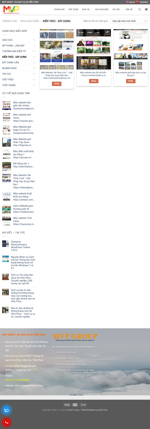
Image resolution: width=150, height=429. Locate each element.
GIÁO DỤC (7, 40)
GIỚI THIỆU (8, 79)
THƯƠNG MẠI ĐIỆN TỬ (14, 51)
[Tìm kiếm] (140, 9)
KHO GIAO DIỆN (102, 9)
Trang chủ (9, 21)
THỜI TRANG (9, 85)
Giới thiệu (73, 9)
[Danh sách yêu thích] (146, 9)
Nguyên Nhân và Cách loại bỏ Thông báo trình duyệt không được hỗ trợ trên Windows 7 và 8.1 (23, 263)
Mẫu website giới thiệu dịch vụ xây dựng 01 (130, 74)
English (132, 2)
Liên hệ (128, 9)
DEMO (56, 84)
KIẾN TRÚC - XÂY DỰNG (14, 57)
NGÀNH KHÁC (9, 68)
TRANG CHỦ (59, 9)
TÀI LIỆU (116, 9)
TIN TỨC (6, 74)
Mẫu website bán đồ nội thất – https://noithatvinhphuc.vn (94, 74)
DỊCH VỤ (85, 9)
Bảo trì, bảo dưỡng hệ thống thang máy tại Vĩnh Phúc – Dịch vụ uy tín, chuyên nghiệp (23, 312)
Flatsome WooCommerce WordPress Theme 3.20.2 (20, 246)
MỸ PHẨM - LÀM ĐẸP (13, 45)
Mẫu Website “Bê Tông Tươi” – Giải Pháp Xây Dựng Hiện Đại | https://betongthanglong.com (56, 75)
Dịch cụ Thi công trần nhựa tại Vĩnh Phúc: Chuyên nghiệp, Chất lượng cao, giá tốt (22, 279)
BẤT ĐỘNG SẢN (10, 62)
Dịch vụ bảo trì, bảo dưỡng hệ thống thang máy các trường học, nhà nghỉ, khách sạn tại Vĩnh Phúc (23, 296)
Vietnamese (144, 2)
